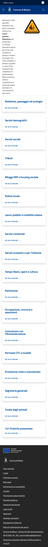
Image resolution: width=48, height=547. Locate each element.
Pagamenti (7, 513)
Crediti (5, 473)
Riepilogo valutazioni (11, 518)
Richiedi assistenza (10, 500)
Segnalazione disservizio (12, 522)
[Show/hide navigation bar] (3, 9)
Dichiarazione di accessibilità (14, 486)
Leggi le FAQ (8, 509)
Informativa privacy (10, 477)
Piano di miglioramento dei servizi (16, 527)
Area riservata (8, 468)
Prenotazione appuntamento (14, 495)
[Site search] (43, 9)
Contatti (6, 491)
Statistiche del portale (11, 504)
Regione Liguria (8, 2)
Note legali (7, 482)
